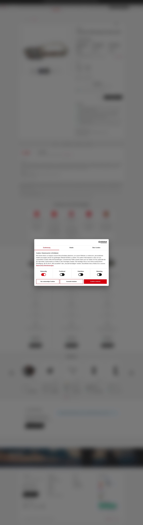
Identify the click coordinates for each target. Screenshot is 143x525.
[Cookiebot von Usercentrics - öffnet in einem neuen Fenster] (99, 242)
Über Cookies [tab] (96, 247)
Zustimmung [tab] (46, 247)
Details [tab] (72, 247)
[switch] (62, 274)
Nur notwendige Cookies (48, 281)
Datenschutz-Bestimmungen (45, 265)
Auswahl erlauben (71, 281)
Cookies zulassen (95, 281)
